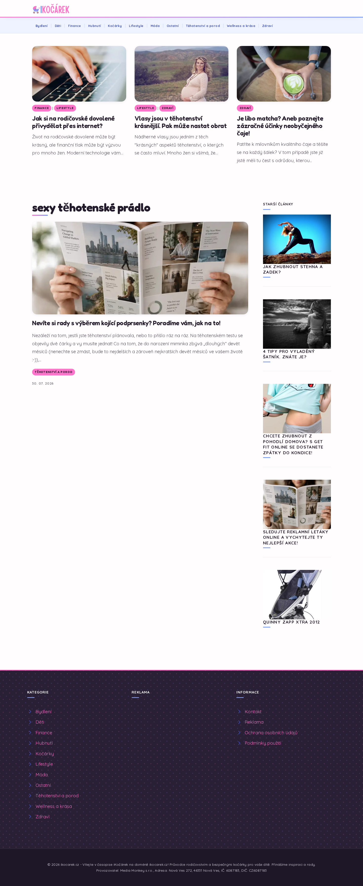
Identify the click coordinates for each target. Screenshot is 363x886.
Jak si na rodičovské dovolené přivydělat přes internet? (73, 122)
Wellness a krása (241, 26)
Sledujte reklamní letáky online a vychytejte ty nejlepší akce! (296, 537)
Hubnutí (94, 26)
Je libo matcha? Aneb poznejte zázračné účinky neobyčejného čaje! (280, 125)
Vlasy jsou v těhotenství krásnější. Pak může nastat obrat (181, 122)
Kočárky (115, 26)
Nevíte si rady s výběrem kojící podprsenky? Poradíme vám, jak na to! (126, 323)
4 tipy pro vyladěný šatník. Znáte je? (289, 354)
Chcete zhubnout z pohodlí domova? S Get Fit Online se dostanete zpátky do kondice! (293, 444)
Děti (58, 26)
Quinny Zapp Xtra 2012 (291, 622)
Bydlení (42, 26)
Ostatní (173, 26)
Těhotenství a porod (203, 26)
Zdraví (267, 26)
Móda (155, 26)
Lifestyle (136, 26)
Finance (74, 26)
